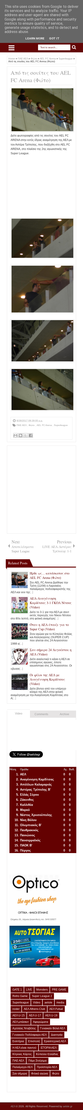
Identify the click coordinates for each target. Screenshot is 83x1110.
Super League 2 (42, 996)
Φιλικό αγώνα (39, 1073)
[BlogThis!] (20, 435)
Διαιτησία (56, 1034)
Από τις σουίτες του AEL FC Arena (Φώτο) (41, 76)
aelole (48, 1002)
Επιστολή (34, 1041)
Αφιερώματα (40, 1022)
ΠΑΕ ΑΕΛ (22, 425)
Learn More (34, 38)
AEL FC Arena (45, 425)
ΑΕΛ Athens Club (34, 1009)
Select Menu (11, 48)
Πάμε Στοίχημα (37, 1060)
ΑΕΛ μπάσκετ (20, 1022)
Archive (64, 714)
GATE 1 (17, 989)
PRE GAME (59, 989)
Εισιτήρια (18, 1041)
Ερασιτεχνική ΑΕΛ (55, 1041)
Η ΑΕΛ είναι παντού (24, 1047)
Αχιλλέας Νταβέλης (24, 1028)
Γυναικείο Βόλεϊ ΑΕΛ (52, 1028)
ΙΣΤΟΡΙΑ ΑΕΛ (49, 1047)
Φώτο (32, 425)
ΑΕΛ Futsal (56, 1009)
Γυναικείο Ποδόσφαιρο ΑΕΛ (29, 1034)
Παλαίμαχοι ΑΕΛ (22, 1067)
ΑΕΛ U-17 (35, 1015)
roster (16, 1009)
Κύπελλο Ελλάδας (47, 1054)
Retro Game (20, 996)
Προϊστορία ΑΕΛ (47, 1067)
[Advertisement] (41, 184)
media (60, 1002)
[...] (31, 592)
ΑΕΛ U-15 (18, 1015)
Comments (41, 714)
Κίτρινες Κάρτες (22, 1054)
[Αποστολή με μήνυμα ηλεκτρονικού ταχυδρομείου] (15, 435)
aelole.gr (67, 1106)
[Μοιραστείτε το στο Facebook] (30, 435)
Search (74, 47)
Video (18, 713)
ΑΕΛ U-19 (51, 1015)
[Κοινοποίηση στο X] (25, 435)
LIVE (29, 989)
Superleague (61, 425)
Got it (54, 38)
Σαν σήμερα (19, 1073)
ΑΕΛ (13, 1106)
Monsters (42, 989)
